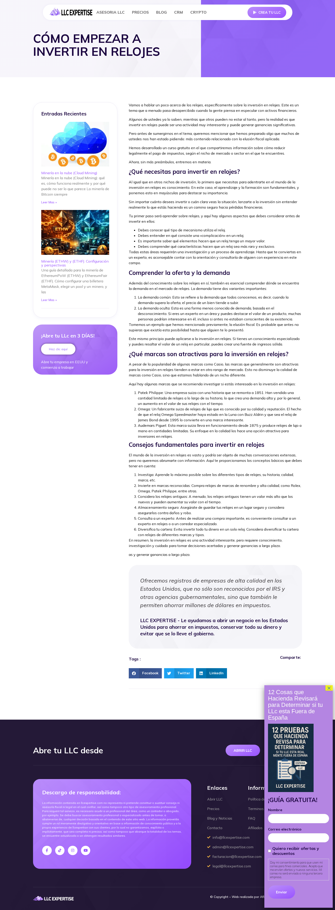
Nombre (275, 810)
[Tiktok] (60, 850)
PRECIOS (140, 12)
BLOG (161, 12)
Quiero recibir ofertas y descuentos (295, 851)
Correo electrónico (285, 829)
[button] (145, 673)
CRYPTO (198, 12)
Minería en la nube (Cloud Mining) (69, 173)
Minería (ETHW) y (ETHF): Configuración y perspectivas (75, 263)
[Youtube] (85, 850)
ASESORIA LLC (110, 12)
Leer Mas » (49, 202)
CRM (178, 12)
